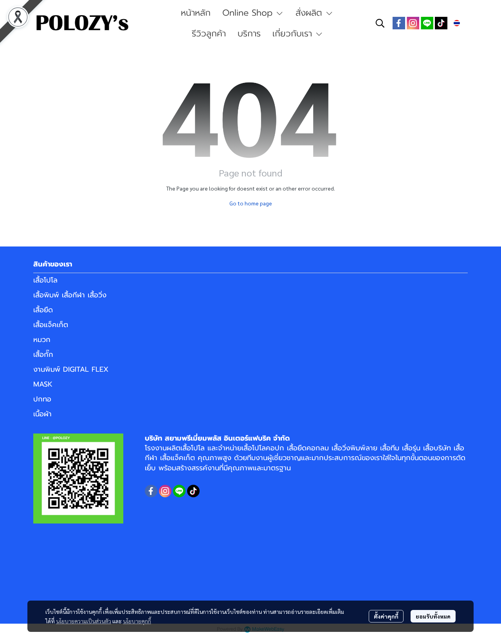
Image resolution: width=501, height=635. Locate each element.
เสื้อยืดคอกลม (308, 448)
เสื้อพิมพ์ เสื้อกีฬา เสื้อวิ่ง (69, 295)
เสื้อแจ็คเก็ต (50, 324)
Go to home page (250, 203)
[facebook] (399, 23)
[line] (427, 23)
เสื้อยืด (43, 309)
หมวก (41, 339)
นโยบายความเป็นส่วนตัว (83, 620)
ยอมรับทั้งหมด (433, 616)
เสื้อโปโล (45, 280)
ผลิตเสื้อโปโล (186, 448)
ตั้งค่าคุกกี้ (386, 616)
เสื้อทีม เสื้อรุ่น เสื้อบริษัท (415, 448)
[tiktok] (441, 23)
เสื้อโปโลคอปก (262, 448)
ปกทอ (42, 399)
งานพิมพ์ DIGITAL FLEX (70, 369)
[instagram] (413, 23)
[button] (380, 23)
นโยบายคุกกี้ (137, 620)
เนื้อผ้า (42, 413)
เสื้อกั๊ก (43, 354)
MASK (42, 384)
